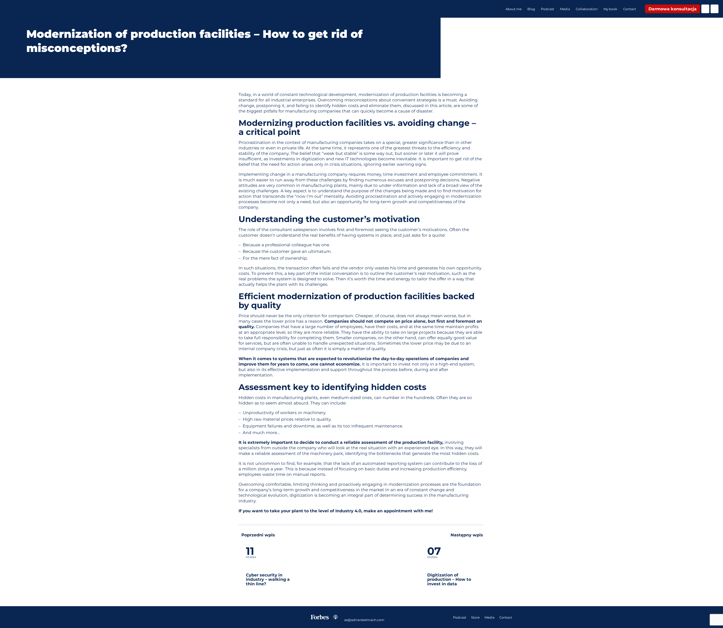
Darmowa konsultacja (672, 8)
